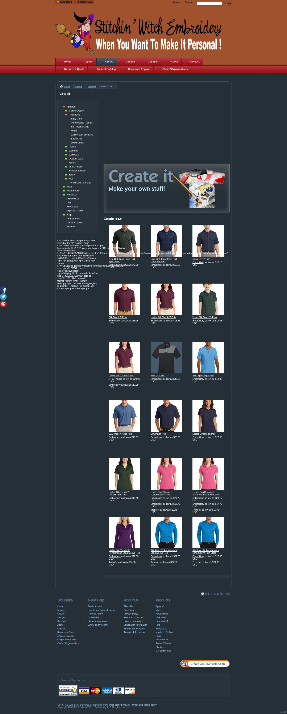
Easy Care (76, 118)
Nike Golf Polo (158, 375)
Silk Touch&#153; (80, 126)
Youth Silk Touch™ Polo (204, 317)
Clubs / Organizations (175, 69)
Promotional (73, 198)
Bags (69, 214)
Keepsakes (72, 206)
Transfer (155, 509)
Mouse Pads (73, 190)
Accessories (73, 218)
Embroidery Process (134, 628)
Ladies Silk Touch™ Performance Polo (119, 493)
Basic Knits (76, 138)
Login (176, 2)
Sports (72, 174)
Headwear (72, 194)
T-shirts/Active (76, 110)
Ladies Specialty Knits (82, 134)
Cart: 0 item (66, 2)
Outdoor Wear (76, 158)
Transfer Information (134, 632)
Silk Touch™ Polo (118, 317)
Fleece (72, 146)
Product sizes (95, 606)
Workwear (74, 154)
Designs (131, 61)
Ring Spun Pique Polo (203, 375)
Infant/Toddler (76, 166)
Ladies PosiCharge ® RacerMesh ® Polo (161, 493)
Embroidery (115, 265)
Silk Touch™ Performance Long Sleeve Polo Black (205, 551)
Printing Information (133, 621)
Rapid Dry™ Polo (201, 259)
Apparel (88, 61)
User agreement (117, 704)
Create (109, 61)
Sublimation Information (135, 625)
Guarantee (93, 617)
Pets (69, 202)
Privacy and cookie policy (144, 704)
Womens (73, 150)
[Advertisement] (167, 120)
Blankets (71, 226)
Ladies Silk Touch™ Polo (163, 317)
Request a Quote (74, 69)
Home (67, 61)
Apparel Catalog (106, 69)
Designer (153, 61)
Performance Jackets (80, 182)
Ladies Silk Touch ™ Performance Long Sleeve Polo (124, 551)
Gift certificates (163, 650)
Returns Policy (95, 613)
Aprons (72, 162)
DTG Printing (115, 379)
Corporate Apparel (139, 69)
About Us (128, 606)
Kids (71, 178)
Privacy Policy (131, 613)
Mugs (69, 186)
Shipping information (98, 621)
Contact (195, 61)
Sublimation (156, 498)
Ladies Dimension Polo (204, 434)
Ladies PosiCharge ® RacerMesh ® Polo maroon (206, 493)
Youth (74, 130)
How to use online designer (101, 610)
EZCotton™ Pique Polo (120, 434)
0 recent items (85, 2)
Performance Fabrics (82, 122)
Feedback (129, 610)
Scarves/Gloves (77, 170)
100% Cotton (77, 142)
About (174, 61)
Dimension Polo (158, 434)
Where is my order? (98, 625)
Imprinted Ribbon (75, 210)
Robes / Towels (75, 222)
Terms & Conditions (134, 617)
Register (189, 2)
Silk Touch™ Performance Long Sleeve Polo (164, 551)
